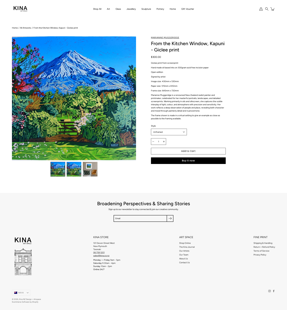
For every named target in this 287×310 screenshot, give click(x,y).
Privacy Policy (260, 255)
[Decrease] (153, 141)
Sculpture (146, 9)
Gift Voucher (187, 9)
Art (108, 9)
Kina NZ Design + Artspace (30, 299)
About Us (183, 258)
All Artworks (25, 28)
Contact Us (184, 262)
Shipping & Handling (263, 243)
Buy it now (188, 160)
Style (153, 126)
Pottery (160, 9)
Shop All (97, 9)
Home (173, 9)
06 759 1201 (99, 252)
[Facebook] (273, 291)
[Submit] (170, 218)
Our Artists (184, 251)
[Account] (261, 9)
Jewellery (131, 9)
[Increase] (164, 141)
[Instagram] (269, 291)
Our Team (183, 255)
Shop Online (185, 243)
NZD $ (20, 292)
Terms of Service (261, 251)
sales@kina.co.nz (101, 255)
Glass (118, 9)
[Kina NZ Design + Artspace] (20, 8)
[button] (266, 9)
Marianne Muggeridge (165, 37)
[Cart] (272, 9)
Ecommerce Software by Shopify (25, 302)
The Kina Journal (187, 247)
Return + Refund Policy (264, 247)
